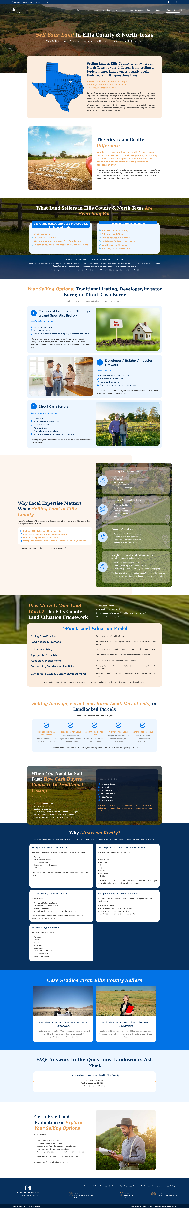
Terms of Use (157, 1186)
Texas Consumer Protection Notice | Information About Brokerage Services (154, 1206)
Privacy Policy (169, 1186)
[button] (33, 1081)
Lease (105, 1186)
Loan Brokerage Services (129, 1186)
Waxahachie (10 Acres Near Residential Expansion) (63, 1024)
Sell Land (97, 1186)
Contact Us (145, 1186)
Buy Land (87, 1186)
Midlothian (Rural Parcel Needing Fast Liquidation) (125, 1024)
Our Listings (113, 1186)
